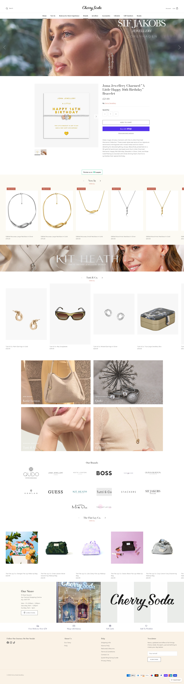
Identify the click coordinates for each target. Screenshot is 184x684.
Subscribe (154, 659)
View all (92, 183)
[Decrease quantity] (105, 114)
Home (44, 16)
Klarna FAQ (105, 646)
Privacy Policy (106, 661)
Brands (85, 16)
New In (52, 16)
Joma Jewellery (110, 103)
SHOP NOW (17, 67)
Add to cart (126, 122)
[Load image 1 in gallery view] (66, 115)
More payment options (126, 133)
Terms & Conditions (108, 652)
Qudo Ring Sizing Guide (109, 658)
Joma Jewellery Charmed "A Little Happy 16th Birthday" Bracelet (124, 89)
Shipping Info (106, 642)
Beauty (139, 16)
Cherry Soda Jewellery (17, 675)
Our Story (67, 642)
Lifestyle (117, 16)
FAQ (65, 646)
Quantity (106, 110)
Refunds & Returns (107, 648)
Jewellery (95, 16)
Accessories (106, 16)
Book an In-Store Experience (69, 16)
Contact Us (105, 655)
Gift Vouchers (128, 16)
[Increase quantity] (116, 114)
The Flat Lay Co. (92, 518)
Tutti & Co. (92, 277)
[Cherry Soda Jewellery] (92, 8)
